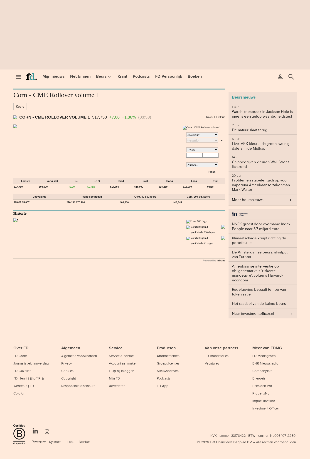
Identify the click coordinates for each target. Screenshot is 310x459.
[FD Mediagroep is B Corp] (21, 434)
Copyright (68, 378)
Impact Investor (263, 400)
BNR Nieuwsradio (265, 363)
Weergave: (39, 441)
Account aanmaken (123, 363)
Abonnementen (168, 355)
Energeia (259, 378)
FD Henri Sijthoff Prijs (28, 378)
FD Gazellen (22, 370)
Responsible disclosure (78, 385)
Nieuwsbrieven (168, 370)
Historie (220, 117)
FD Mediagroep (264, 355)
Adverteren (117, 385)
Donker (84, 441)
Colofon (19, 393)
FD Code (20, 355)
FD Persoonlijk (168, 76)
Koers (20, 106)
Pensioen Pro (262, 385)
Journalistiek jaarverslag (31, 363)
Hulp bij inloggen (121, 370)
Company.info (262, 370)
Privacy (66, 363)
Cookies (67, 370)
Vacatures (212, 363)
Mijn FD (114, 378)
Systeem (55, 441)
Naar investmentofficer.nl (253, 313)
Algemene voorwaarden (79, 355)
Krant (122, 76)
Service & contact (121, 355)
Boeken (195, 76)
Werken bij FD (23, 385)
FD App (162, 385)
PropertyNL (260, 393)
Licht (70, 441)
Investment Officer (265, 408)
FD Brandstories (217, 355)
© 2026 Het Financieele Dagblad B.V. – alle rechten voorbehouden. (247, 442)
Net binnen (80, 76)
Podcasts (141, 76)
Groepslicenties (168, 363)
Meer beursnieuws (247, 199)
